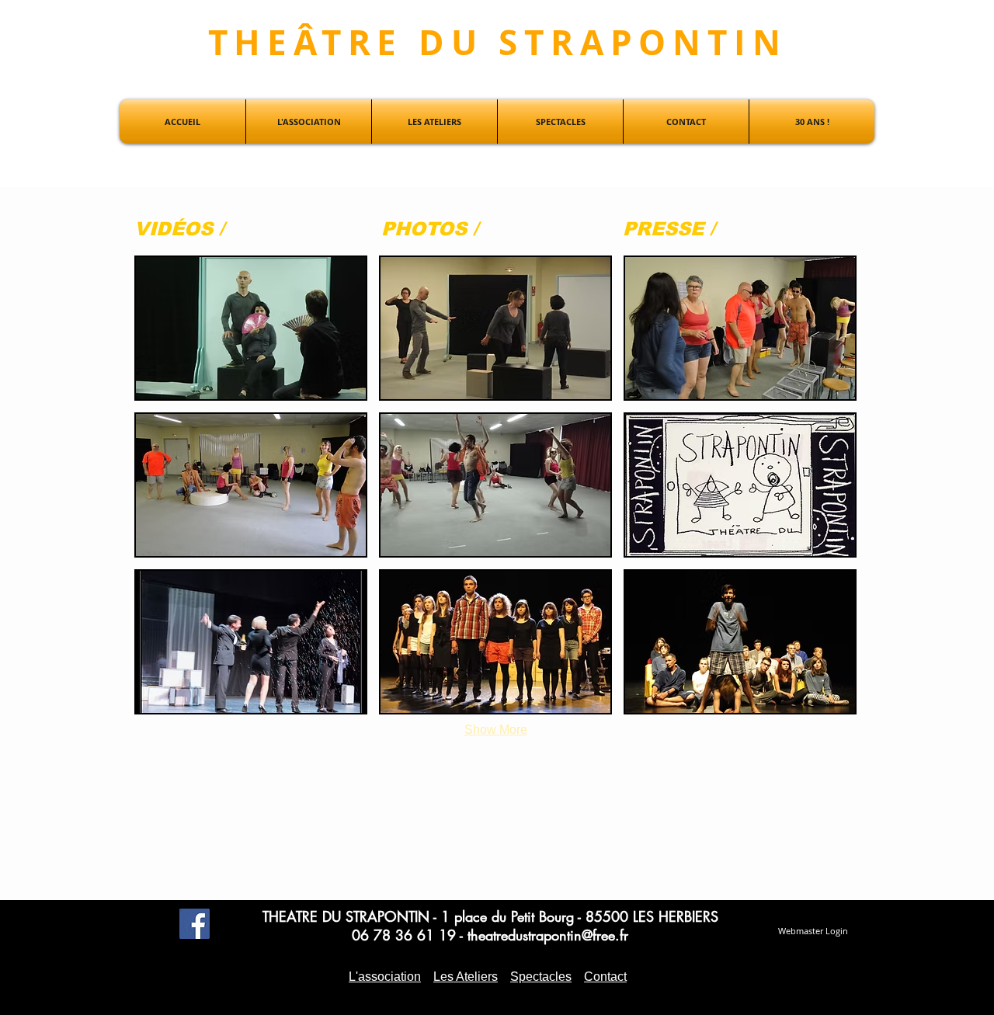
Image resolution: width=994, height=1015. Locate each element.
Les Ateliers (465, 976)
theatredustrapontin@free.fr (547, 935)
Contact (605, 976)
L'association (385, 976)
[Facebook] (194, 924)
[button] (250, 328)
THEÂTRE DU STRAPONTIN (497, 42)
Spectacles (541, 976)
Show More (495, 729)
